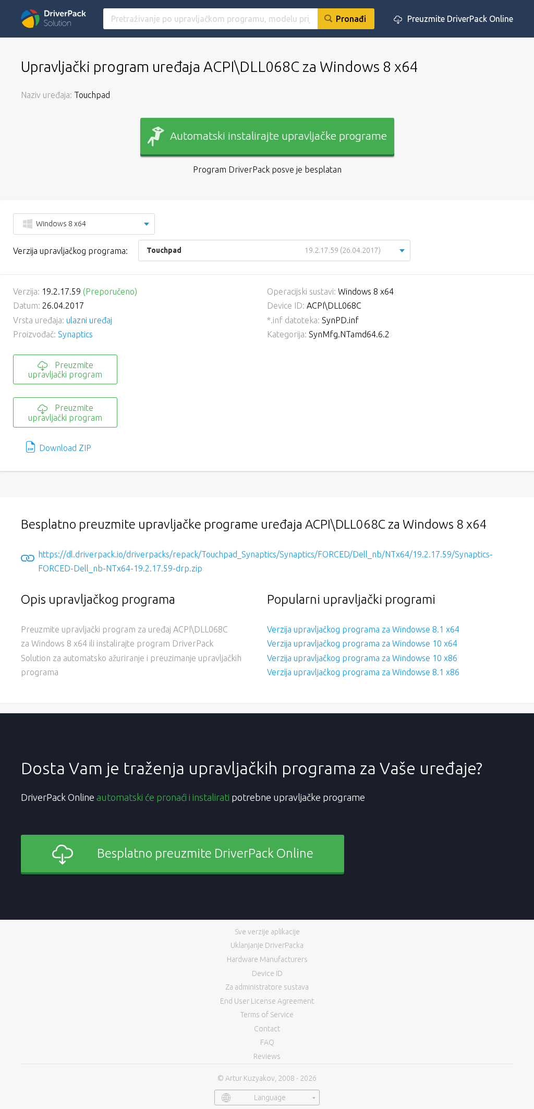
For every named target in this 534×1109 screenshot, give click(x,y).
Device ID (267, 973)
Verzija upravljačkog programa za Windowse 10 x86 (362, 658)
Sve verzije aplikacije (267, 932)
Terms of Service (267, 1014)
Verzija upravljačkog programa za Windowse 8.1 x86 (363, 672)
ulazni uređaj (89, 320)
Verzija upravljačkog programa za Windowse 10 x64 (362, 643)
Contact (267, 1029)
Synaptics (75, 334)
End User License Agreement (267, 1001)
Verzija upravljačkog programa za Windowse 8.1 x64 (363, 629)
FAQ (267, 1042)
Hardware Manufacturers (267, 959)
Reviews (267, 1056)
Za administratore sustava (267, 987)
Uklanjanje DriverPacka (267, 945)
